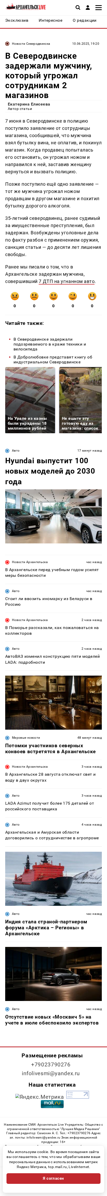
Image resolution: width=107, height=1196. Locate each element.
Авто (15, 450)
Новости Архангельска (30, 562)
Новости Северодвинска (31, 44)
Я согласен (53, 1178)
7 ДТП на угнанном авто (67, 281)
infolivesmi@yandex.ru (51, 1073)
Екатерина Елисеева (29, 104)
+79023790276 (51, 1065)
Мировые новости (26, 737)
